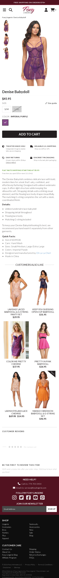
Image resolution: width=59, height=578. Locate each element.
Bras (4, 530)
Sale (31, 532)
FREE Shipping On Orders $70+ (29, 2)
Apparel (5, 538)
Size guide (52, 103)
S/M (7, 109)
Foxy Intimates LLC (15, 565)
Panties (5, 532)
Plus (4, 535)
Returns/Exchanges (37, 555)
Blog (31, 535)
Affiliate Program (9, 557)
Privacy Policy (30, 565)
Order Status (35, 552)
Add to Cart (29, 134)
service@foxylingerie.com (35, 488)
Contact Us (7, 549)
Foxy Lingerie (18, 571)
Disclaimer (7, 567)
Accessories (34, 527)
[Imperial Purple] (5, 122)
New (31, 530)
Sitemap (17, 567)
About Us (6, 552)
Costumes (6, 527)
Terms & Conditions (45, 565)
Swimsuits (33, 524)
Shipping (32, 549)
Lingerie (5, 524)
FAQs (31, 557)
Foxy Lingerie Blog (9, 555)
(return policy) (11, 162)
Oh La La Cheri (43, 253)
